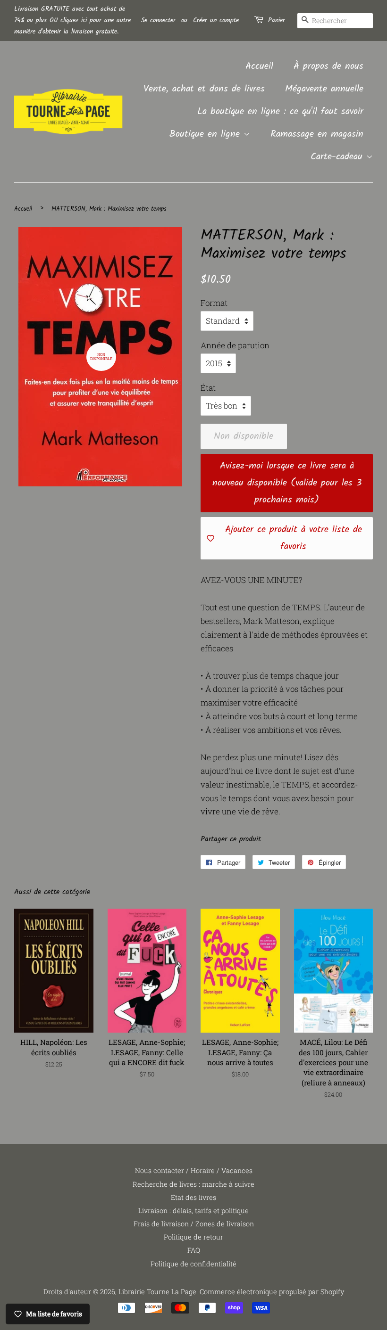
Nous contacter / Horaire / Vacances (193, 1170)
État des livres (193, 1197)
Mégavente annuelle (324, 89)
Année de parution (235, 345)
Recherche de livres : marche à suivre (193, 1184)
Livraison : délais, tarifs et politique (193, 1210)
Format (214, 302)
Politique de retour (193, 1236)
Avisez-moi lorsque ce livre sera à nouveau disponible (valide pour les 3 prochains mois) (287, 483)
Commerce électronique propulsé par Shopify (272, 1291)
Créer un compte (216, 20)
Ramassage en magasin (316, 134)
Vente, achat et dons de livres (204, 89)
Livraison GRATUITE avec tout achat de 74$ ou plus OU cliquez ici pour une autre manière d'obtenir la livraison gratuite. (72, 20)
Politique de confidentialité (193, 1263)
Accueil (259, 66)
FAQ (193, 1250)
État (208, 387)
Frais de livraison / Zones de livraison (194, 1223)
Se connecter (158, 20)
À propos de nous (328, 66)
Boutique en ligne (206, 134)
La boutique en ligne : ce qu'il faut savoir (280, 111)
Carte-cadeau (338, 156)
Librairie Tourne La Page (157, 1291)
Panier (276, 20)
